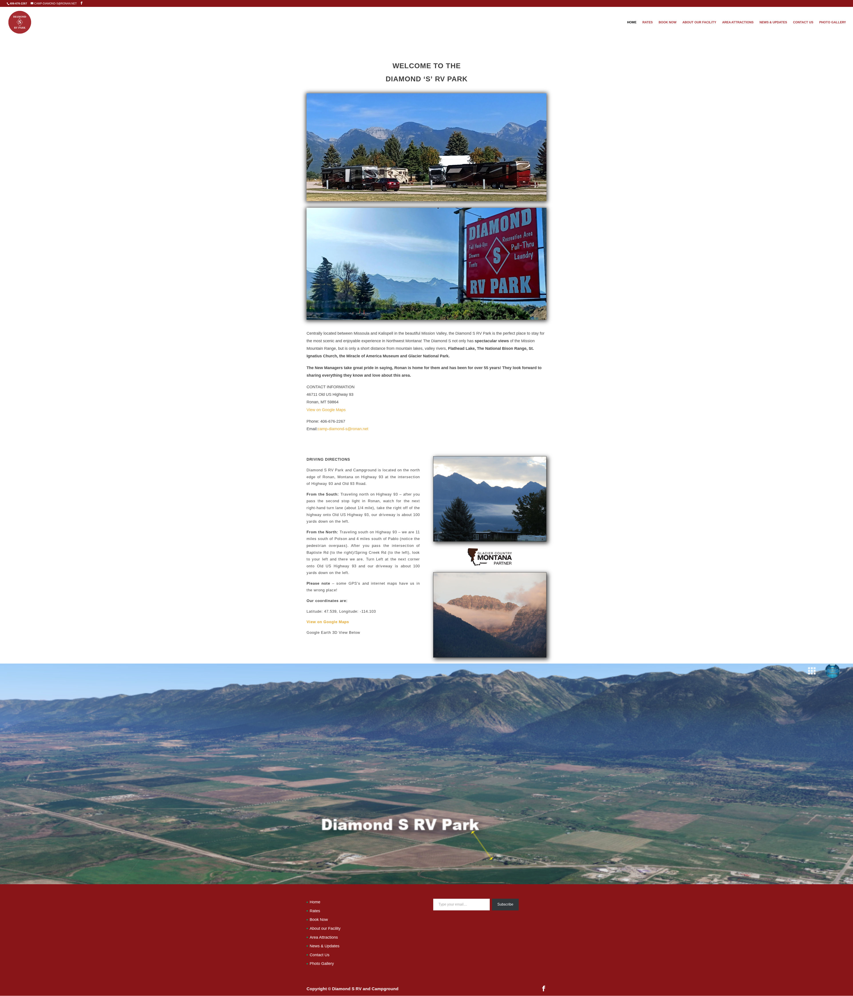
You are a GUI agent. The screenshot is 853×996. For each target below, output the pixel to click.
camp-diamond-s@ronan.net (343, 429)
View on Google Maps (326, 410)
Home (631, 22)
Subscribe (505, 904)
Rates (647, 22)
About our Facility (699, 22)
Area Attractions (737, 22)
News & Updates (773, 22)
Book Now (667, 22)
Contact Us (803, 22)
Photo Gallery (832, 22)
